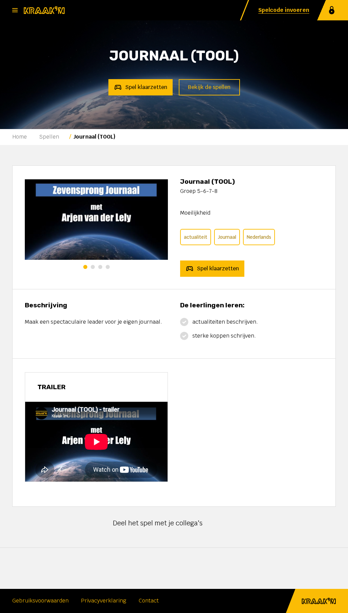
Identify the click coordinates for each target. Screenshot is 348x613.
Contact (149, 601)
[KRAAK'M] (44, 10)
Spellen (49, 136)
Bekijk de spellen (209, 87)
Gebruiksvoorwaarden (40, 601)
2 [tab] (93, 267)
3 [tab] (100, 267)
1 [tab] (85, 267)
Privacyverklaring (103, 601)
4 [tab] (108, 267)
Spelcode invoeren (283, 10)
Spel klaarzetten (146, 87)
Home (19, 136)
